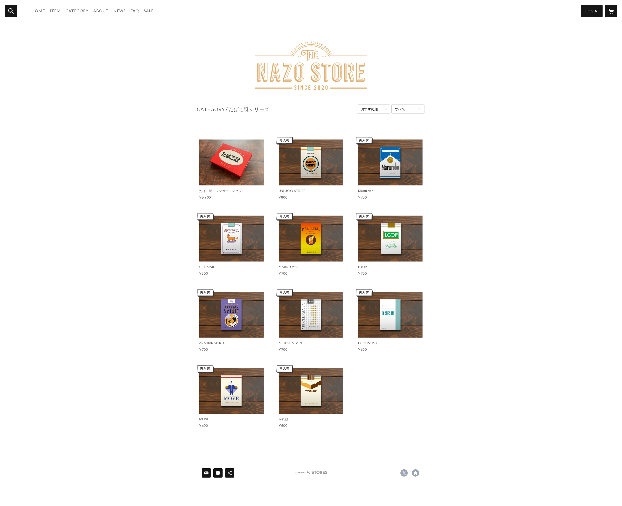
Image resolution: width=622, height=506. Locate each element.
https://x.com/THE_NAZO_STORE (404, 473)
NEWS (119, 10)
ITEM (55, 10)
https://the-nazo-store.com (415, 473)
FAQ (134, 10)
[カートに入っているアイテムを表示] (611, 11)
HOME (38, 10)
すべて (400, 109)
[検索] (11, 11)
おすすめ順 (369, 109)
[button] (592, 11)
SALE (149, 10)
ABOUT (101, 10)
